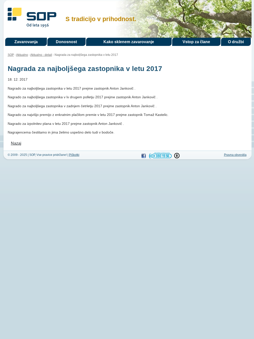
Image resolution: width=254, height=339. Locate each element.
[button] (177, 155)
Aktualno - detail (41, 55)
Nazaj (16, 143)
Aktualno (22, 55)
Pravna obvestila (235, 155)
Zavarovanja (26, 42)
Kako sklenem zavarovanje (128, 42)
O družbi (236, 42)
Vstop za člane (196, 42)
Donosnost (66, 42)
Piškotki (74, 155)
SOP (32, 18)
